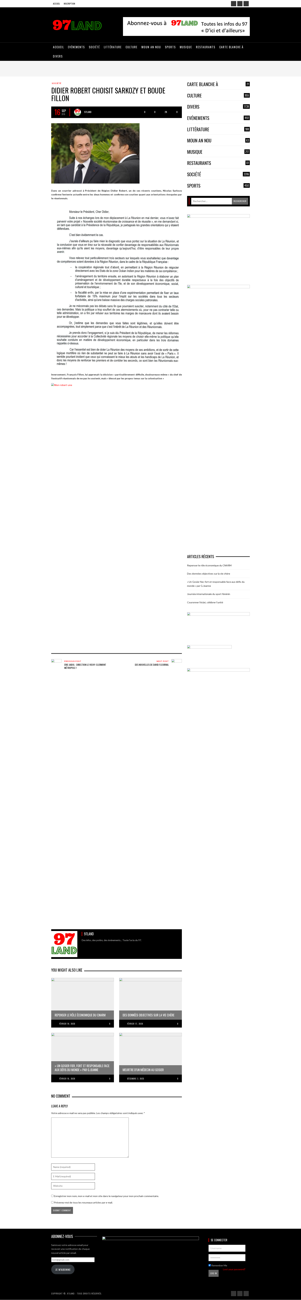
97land (87, 112)
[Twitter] (246, 3)
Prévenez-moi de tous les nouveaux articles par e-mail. (83, 1202)
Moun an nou (218, 140)
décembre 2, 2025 (135, 1078)
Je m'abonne (63, 1269)
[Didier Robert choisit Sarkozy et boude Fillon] (95, 152)
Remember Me (219, 1265)
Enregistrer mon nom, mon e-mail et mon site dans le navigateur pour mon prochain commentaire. (106, 1196)
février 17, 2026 (135, 1023)
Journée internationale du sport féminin (208, 593)
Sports (218, 185)
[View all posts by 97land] (77, 112)
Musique (218, 151)
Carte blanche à (218, 84)
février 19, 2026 (67, 1023)
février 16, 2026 (67, 1078)
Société (56, 83)
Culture (218, 95)
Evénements (218, 118)
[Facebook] (233, 3)
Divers (218, 106)
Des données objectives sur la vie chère (208, 573)
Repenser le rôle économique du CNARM (209, 565)
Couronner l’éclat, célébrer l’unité (205, 602)
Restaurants (218, 163)
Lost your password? (234, 1269)
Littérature (218, 129)
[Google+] (239, 3)
